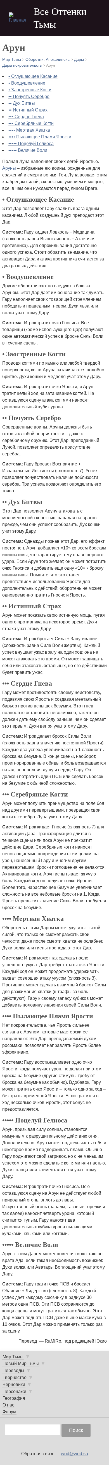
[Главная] (19, 18)
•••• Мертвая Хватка (29, 130)
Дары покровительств (22, 65)
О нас (8, 1405)
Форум (9, 1411)
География (14, 1398)
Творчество (15, 1377)
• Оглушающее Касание (33, 76)
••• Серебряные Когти (31, 123)
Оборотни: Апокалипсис (47, 59)
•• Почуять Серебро (28, 96)
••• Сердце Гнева (26, 116)
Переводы (13, 1370)
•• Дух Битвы (21, 103)
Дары (79, 59)
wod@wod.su (74, 1453)
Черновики (14, 1384)
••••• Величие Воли (27, 150)
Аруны (9, 168)
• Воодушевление (26, 83)
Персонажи (14, 1391)
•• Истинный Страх (28, 110)
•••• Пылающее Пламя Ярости (39, 136)
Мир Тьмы (11, 59)
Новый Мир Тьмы (21, 1363)
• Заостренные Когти (29, 89)
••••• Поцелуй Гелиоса (31, 143)
